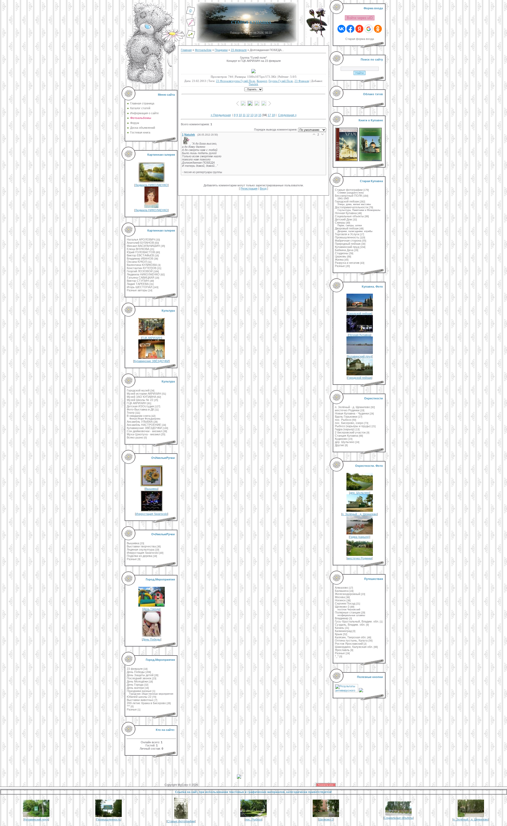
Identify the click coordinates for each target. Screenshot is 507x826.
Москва (340, 597)
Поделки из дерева (139, 555)
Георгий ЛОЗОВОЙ (140, 271)
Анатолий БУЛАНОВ (140, 242)
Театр (130, 412)
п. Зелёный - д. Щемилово (352, 407)
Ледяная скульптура (140, 549)
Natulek (253, 84)
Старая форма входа (359, 38)
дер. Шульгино (344, 442)
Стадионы (341, 253)
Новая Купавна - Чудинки (352, 413)
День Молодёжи (137, 681)
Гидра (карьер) (345, 429)
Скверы (340, 222)
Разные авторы (137, 290)
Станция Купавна (346, 435)
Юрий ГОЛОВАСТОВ (141, 252)
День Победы (152, 639)
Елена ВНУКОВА (138, 249)
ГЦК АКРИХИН (151, 337)
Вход (263, 188)
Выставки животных (140, 700)
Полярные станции (347, 612)
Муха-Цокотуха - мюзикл (143, 434)
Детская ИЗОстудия (140, 406)
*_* (337, 656)
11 (244, 115)
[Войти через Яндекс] (359, 29)
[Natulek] (187, 143)
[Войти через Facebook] (350, 29)
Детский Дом (343, 219)
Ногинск (340, 600)
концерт (262, 80)
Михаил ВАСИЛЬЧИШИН (143, 245)
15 (259, 115)
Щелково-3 (342, 606)
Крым (338, 634)
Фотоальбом (203, 50)
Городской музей (138, 390)
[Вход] (190, 37)
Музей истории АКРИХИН (144, 393)
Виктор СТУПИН (138, 280)
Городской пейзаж (347, 201)
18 (273, 115)
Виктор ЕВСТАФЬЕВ (140, 255)
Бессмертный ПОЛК (348, 195)
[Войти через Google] (368, 29)
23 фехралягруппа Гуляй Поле (235, 80)
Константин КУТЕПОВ (141, 268)
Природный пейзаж (347, 243)
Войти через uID (360, 18)
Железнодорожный (347, 594)
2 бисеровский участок (350, 432)
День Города (151, 609)
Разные (132, 559)
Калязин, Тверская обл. (350, 637)
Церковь (340, 256)
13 (251, 115)
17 (269, 115)
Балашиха (342, 590)
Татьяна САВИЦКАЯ (140, 277)
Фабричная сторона (348, 240)
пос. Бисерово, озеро (349, 422)
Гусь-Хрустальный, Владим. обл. (357, 621)
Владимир (341, 618)
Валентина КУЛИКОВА (142, 264)
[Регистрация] (190, 25)
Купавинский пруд (347, 246)
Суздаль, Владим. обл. (350, 624)
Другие (339, 445)
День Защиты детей (140, 675)
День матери (135, 687)
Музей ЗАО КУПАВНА (141, 396)
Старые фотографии (349, 189)
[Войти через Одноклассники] (378, 29)
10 (240, 115)
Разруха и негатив (347, 262)
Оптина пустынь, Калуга (351, 640)
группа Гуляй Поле (281, 80)
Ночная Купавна (346, 213)
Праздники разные (139, 691)
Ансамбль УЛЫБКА (140, 421)
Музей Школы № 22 (140, 400)
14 (255, 115)
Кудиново (341, 438)
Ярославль (342, 650)
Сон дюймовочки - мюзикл (144, 431)
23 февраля (135, 668)
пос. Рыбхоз (343, 419)
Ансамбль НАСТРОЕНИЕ (144, 424)
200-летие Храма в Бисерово (146, 703)
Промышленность (347, 237)
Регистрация (249, 188)
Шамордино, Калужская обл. (354, 646)
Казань (339, 627)
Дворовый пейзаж (347, 228)
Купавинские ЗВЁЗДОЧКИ (151, 361)
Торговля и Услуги (347, 234)
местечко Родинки (347, 410)
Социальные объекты (349, 216)
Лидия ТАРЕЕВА (138, 283)
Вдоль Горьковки (346, 416)
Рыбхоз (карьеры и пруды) (353, 426)
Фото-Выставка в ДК (140, 409)
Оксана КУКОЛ (137, 261)
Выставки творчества (141, 546)
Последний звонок (139, 678)
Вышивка (151, 488)
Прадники (221, 50)
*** (128, 706)
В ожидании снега (139, 415)
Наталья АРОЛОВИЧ (141, 239)
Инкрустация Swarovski (151, 513)
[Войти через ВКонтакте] (341, 29)
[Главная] (190, 14)
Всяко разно (135, 437)
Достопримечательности (351, 207)
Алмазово (341, 587)
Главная (186, 50)
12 (248, 115)
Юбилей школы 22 (139, 696)
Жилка (339, 259)
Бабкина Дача (344, 250)
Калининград (343, 631)
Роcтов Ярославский (349, 643)
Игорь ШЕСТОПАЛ (139, 287)
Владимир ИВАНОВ (140, 258)
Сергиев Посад (345, 603)
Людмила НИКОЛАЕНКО (151, 185)
